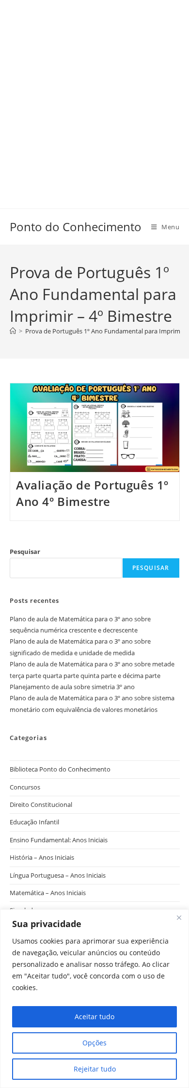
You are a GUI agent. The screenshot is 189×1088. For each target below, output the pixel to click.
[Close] (179, 917)
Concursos (25, 787)
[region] (94, 998)
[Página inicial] (13, 331)
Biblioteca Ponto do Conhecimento (60, 769)
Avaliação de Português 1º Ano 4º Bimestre (92, 493)
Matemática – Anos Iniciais (48, 892)
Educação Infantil (34, 822)
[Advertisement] (94, 94)
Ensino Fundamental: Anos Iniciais (59, 840)
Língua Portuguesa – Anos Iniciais (58, 875)
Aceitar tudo (94, 1016)
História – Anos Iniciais (42, 857)
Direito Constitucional (41, 804)
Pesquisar (25, 551)
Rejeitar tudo (95, 1068)
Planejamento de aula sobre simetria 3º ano (72, 686)
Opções (94, 1042)
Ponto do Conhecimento (76, 227)
